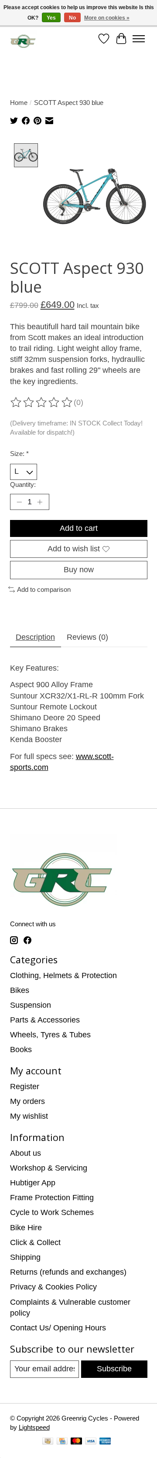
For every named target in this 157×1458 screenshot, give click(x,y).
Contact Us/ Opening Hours (58, 1327)
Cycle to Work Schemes (52, 1212)
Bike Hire (26, 1227)
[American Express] (105, 1442)
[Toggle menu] (138, 38)
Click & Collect (35, 1242)
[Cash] (47, 1442)
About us (25, 1153)
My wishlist (29, 1116)
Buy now (79, 569)
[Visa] (90, 1442)
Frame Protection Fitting (52, 1197)
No (72, 18)
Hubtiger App (32, 1182)
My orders (27, 1101)
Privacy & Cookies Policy (53, 1286)
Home (18, 102)
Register (24, 1086)
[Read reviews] (42, 402)
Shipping (25, 1257)
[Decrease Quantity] (19, 502)
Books (21, 1049)
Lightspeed (34, 1427)
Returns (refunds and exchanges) (68, 1272)
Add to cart (79, 528)
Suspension (30, 1005)
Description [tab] (35, 637)
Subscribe (114, 1368)
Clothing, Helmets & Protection (63, 975)
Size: (19, 453)
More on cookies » (107, 18)
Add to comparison (44, 589)
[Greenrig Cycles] (23, 39)
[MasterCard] (76, 1442)
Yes (51, 18)
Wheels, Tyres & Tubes (50, 1034)
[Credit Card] (62, 1442)
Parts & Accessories (45, 1020)
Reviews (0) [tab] (87, 637)
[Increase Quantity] (40, 502)
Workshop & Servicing (48, 1168)
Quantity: (23, 484)
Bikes (19, 990)
